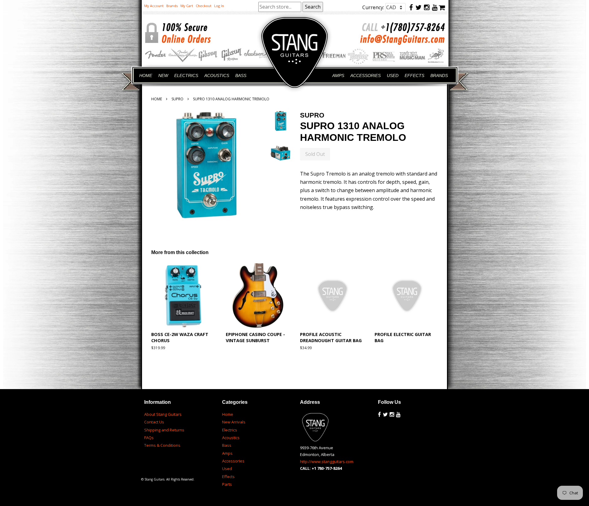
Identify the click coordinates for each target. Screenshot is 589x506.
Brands (172, 5)
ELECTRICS (186, 75)
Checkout (203, 5)
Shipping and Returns (164, 430)
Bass (226, 445)
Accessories (233, 461)
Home (156, 99)
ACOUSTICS (216, 75)
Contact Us (154, 422)
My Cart (186, 5)
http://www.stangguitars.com (326, 461)
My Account (154, 5)
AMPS (338, 75)
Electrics (229, 430)
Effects (228, 476)
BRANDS (439, 75)
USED (392, 75)
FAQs (149, 437)
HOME (145, 75)
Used (227, 468)
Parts (227, 484)
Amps (227, 453)
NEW (163, 75)
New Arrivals (233, 422)
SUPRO (177, 99)
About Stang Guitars (163, 414)
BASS (240, 75)
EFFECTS (414, 75)
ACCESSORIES (365, 75)
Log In (219, 5)
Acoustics (231, 437)
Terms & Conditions (162, 445)
